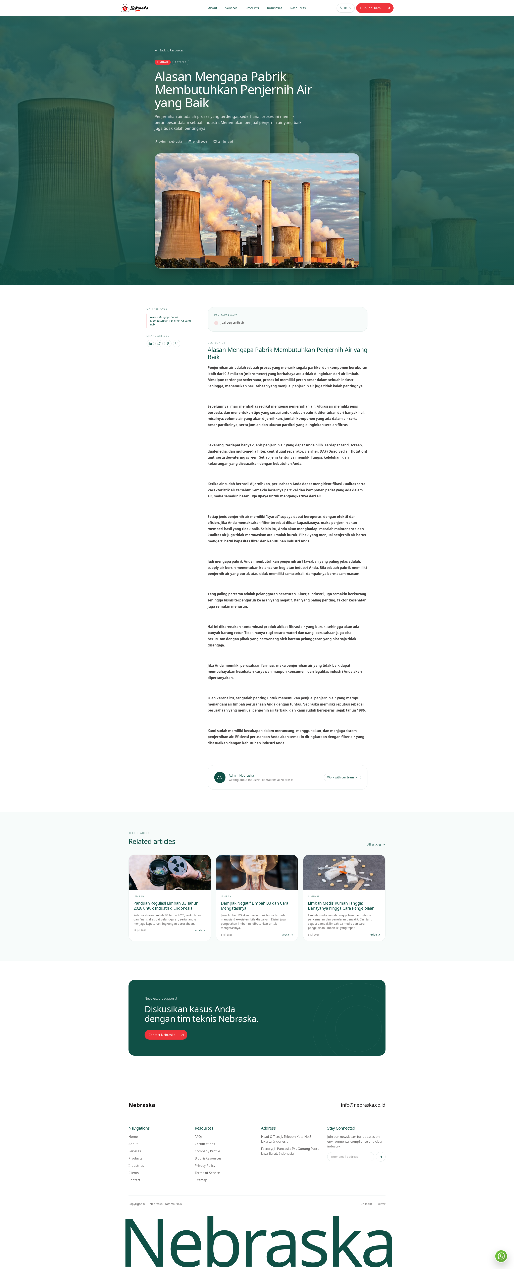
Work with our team (340, 777)
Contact (134, 1180)
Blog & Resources (208, 1158)
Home (133, 1136)
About (212, 8)
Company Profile (207, 1151)
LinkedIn (366, 1204)
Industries (274, 8)
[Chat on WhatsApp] (501, 1256)
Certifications (205, 1144)
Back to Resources (171, 50)
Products (252, 8)
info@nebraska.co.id (363, 1105)
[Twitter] (159, 343)
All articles (374, 844)
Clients (133, 1173)
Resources (298, 8)
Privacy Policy (205, 1165)
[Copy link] (176, 343)
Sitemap (201, 1180)
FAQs (199, 1136)
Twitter (381, 1204)
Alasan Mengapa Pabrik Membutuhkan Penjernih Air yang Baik (170, 320)
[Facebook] (167, 343)
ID (345, 8)
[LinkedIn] (150, 343)
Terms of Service (207, 1173)
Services (231, 8)
